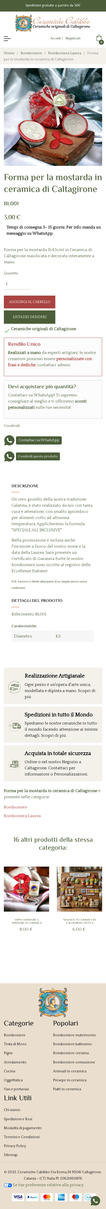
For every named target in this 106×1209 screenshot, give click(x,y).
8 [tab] (71, 953)
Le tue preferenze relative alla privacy (48, 1185)
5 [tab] (55, 953)
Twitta (37, 426)
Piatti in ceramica (67, 1089)
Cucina (9, 1071)
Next (93, 910)
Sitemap (10, 1155)
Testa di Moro (15, 1044)
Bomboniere (15, 807)
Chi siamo (12, 1110)
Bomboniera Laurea (22, 816)
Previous (12, 910)
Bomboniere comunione (74, 1062)
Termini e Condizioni (22, 1137)
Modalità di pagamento (23, 1128)
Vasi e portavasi (16, 1089)
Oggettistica (13, 1080)
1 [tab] (35, 953)
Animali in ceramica (69, 1071)
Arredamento (15, 1062)
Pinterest (45, 426)
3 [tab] (45, 953)
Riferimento (23, 614)
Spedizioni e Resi (18, 1119)
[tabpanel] (26, 908)
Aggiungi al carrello (29, 302)
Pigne (8, 1053)
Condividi (29, 426)
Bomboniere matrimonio (74, 1035)
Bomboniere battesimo (72, 1044)
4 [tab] (50, 953)
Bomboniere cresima (71, 1053)
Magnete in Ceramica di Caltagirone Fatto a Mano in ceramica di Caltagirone (79, 922)
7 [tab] (65, 953)
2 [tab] (40, 953)
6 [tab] (60, 953)
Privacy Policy (15, 1146)
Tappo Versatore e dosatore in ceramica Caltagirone (26, 922)
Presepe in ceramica (69, 1080)
